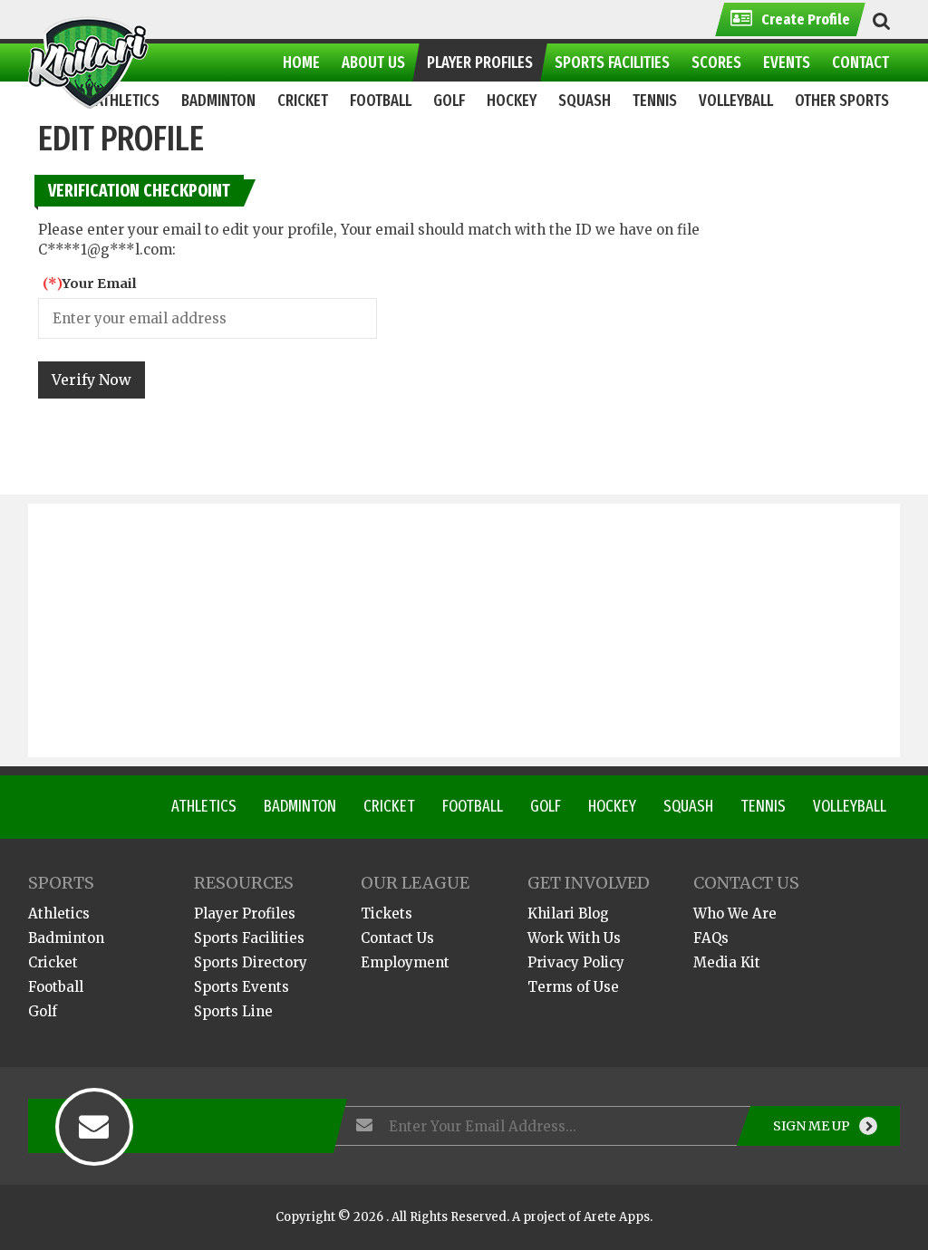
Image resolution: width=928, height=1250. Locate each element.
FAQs (711, 938)
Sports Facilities (249, 938)
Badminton (300, 806)
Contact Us (397, 938)
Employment (405, 962)
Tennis (763, 806)
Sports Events (241, 986)
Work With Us (574, 938)
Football (472, 806)
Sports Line (233, 1011)
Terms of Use (573, 986)
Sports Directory (250, 962)
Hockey (612, 806)
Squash (688, 806)
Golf (545, 806)
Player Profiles (244, 913)
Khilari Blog (568, 913)
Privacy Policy (575, 962)
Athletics (204, 806)
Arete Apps (617, 1217)
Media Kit (726, 962)
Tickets (386, 913)
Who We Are (735, 913)
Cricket (389, 806)
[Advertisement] (464, 630)
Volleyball (849, 806)
